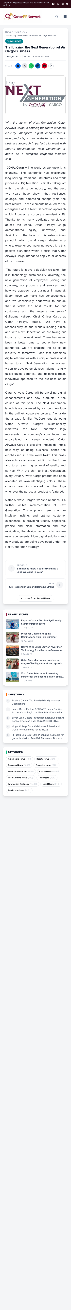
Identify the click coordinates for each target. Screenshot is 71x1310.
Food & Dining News (20, 777)
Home (8, 32)
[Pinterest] (44, 65)
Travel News (19, 32)
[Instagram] (62, 4)
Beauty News (46, 759)
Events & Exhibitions (21, 771)
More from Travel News (37, 598)
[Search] (57, 17)
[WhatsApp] (31, 65)
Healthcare (47, 777)
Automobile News (19, 759)
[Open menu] (65, 16)
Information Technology (22, 784)
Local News (51, 784)
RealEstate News (19, 790)
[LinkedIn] (67, 4)
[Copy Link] (51, 65)
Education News (46, 765)
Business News (19, 765)
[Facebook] (53, 4)
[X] (57, 4)
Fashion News (49, 771)
